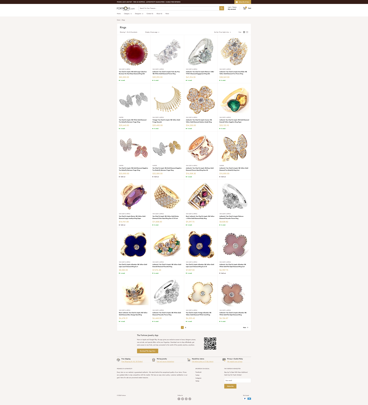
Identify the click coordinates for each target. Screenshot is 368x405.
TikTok (197, 381)
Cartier (121, 117)
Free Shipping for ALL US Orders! (132, 361)
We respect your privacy (234, 361)
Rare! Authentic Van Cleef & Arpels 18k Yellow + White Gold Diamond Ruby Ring (200, 217)
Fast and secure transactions (165, 361)
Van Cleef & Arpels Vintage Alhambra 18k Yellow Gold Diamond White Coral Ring (198, 314)
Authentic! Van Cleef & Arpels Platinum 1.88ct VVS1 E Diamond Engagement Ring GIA (200, 73)
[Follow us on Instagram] (186, 399)
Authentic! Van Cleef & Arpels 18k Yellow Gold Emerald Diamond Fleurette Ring (166, 265)
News (167, 14)
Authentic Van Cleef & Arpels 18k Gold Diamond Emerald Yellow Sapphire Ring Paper (234, 121)
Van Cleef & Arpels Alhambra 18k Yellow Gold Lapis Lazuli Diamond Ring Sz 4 (133, 265)
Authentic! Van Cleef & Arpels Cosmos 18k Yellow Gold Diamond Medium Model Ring (199, 121)
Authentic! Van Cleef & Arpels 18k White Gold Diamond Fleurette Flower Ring (166, 314)
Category (127, 14)
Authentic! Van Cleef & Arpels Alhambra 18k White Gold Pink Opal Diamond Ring (232, 314)
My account (232, 9)
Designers (138, 14)
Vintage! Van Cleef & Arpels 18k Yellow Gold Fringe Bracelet (166, 121)
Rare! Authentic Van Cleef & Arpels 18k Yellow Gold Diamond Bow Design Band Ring (133, 314)
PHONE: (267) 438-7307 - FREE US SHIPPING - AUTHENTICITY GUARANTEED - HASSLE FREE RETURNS (148, 2)
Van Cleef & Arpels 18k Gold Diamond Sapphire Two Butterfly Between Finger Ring (133, 169)
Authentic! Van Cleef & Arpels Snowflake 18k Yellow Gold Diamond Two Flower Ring (233, 73)
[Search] (221, 8)
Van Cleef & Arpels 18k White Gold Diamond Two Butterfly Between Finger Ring (132, 121)
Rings (123, 20)
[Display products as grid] (244, 32)
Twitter (198, 375)
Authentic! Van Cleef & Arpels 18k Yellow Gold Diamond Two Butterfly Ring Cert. (233, 169)
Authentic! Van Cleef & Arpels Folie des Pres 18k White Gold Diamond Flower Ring (166, 73)
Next (244, 327)
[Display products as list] (247, 32)
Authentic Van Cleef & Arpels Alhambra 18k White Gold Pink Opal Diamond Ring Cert (232, 265)
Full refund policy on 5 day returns (202, 361)
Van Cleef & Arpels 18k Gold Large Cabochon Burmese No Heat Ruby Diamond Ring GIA (133, 73)
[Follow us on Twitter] (182, 399)
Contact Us (150, 14)
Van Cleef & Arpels (124, 69)
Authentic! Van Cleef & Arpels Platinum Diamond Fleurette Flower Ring (231, 217)
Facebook (198, 372)
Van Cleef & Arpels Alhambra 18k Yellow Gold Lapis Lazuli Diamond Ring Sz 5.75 (200, 265)
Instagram (198, 378)
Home (119, 14)
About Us (159, 14)
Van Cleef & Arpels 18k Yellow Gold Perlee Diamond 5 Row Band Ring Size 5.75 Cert (165, 217)
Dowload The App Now (147, 351)
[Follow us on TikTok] (190, 399)
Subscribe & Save (244, 2)
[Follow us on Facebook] (179, 399)
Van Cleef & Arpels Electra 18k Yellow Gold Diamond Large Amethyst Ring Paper (132, 217)
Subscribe (230, 386)
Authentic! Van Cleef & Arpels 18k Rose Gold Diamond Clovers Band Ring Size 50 (200, 169)
